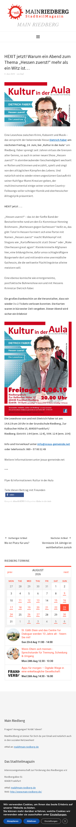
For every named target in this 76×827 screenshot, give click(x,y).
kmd (22, 73)
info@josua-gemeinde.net (53, 444)
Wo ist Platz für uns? (16, 540)
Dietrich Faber (58, 140)
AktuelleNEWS (19, 501)
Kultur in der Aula (43, 501)
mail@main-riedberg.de (26, 746)
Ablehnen (31, 821)
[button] (14, 495)
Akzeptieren (12, 821)
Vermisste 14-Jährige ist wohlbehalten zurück (57, 542)
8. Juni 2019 (9, 73)
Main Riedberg (38, 24)
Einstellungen (58, 814)
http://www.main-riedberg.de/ (26, 791)
